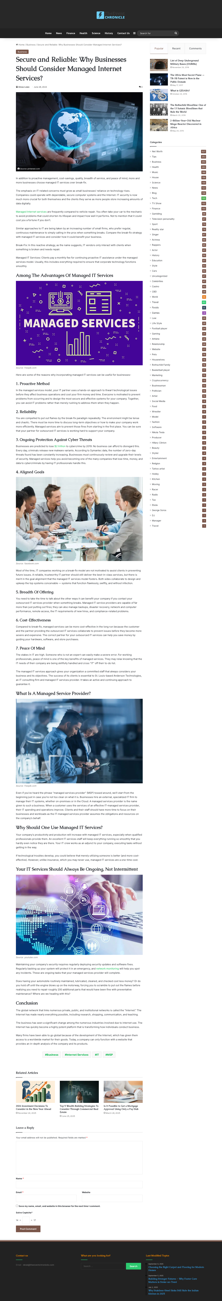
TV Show (156, 203)
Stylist (155, 453)
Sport (155, 224)
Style (154, 265)
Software (157, 427)
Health (83, 33)
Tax (154, 500)
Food (154, 406)
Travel (155, 302)
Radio (155, 494)
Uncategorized (159, 276)
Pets (154, 354)
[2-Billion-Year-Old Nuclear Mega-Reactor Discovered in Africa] (159, 125)
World (155, 297)
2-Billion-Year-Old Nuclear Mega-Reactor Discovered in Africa (185, 124)
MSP (110, 1054)
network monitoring (107, 968)
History (109, 33)
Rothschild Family (161, 365)
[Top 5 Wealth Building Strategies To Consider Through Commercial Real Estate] (79, 1092)
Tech (154, 198)
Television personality (163, 219)
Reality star (158, 229)
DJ (153, 515)
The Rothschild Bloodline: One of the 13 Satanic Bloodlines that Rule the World (188, 108)
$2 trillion (59, 446)
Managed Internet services (31, 211)
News (59, 33)
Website (86, 1192)
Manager (156, 520)
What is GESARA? (180, 90)
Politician (156, 390)
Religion (156, 463)
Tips (154, 156)
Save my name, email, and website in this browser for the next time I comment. (59, 1206)
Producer (157, 437)
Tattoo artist (158, 468)
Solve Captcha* (24, 1212)
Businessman (159, 385)
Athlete (155, 339)
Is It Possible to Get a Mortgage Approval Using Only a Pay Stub (121, 1107)
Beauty (155, 448)
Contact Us (123, 33)
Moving (156, 484)
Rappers (156, 245)
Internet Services (77, 1054)
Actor (155, 250)
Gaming (156, 333)
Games (155, 312)
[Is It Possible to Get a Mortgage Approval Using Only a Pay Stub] (123, 1092)
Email (19, 1192)
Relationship (158, 344)
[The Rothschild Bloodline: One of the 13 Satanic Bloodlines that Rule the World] (159, 109)
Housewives (158, 359)
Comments (195, 48)
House (155, 177)
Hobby (155, 474)
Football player (159, 328)
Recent (176, 48)
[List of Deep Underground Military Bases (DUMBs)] (159, 65)
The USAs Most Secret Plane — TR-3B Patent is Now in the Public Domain (187, 78)
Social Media (158, 401)
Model (155, 416)
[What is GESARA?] (159, 95)
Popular (159, 48)
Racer (155, 489)
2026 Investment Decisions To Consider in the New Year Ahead (33, 1107)
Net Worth (157, 151)
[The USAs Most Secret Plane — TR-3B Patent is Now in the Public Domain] (159, 79)
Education (157, 260)
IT (98, 1054)
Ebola (155, 505)
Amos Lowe (23, 87)
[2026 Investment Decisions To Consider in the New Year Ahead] (35, 1092)
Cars (154, 271)
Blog (154, 193)
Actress (156, 239)
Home (48, 33)
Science (96, 33)
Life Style (157, 323)
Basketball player (161, 370)
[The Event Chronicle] (111, 15)
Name (20, 1178)
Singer (155, 234)
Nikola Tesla (158, 432)
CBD (154, 291)
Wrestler (156, 411)
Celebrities (157, 281)
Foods (155, 307)
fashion (156, 422)
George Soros (159, 510)
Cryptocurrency (160, 380)
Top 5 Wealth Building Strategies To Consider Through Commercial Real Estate (79, 1109)
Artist (154, 396)
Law (154, 318)
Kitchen (156, 479)
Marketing (157, 375)
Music (155, 172)
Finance (70, 33)
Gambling (157, 213)
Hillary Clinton (159, 442)
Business (30, 44)
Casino (155, 286)
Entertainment (159, 458)
